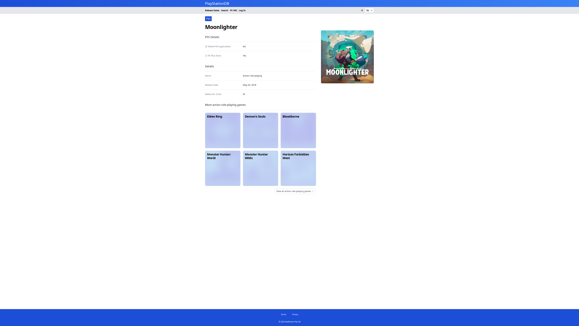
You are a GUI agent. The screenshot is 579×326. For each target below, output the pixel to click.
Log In (242, 10)
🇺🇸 (367, 10)
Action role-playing (252, 75)
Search (224, 10)
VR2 (233, 10)
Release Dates (212, 10)
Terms (283, 314)
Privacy (295, 314)
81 (244, 94)
